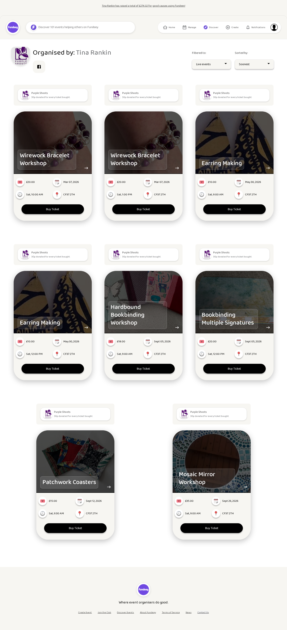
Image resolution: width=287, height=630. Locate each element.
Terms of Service (171, 612)
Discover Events (125, 612)
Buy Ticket (52, 209)
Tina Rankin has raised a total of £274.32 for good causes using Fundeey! (143, 6)
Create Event (85, 612)
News (189, 612)
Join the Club (104, 612)
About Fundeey (148, 612)
